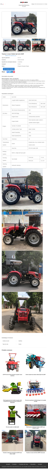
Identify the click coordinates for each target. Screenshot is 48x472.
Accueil (8, 464)
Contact (40, 464)
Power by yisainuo (36, 466)
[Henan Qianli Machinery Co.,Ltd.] (24, 2)
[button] (2, 45)
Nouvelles (33, 464)
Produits (14, 464)
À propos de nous (23, 464)
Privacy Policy (43, 466)
